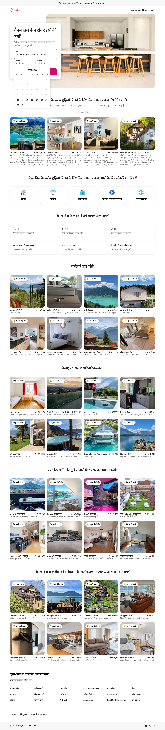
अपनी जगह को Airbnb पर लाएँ (142, 10)
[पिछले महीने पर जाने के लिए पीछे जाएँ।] (18, 70)
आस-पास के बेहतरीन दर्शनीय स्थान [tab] (21, 680)
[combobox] (35, 54)
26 (32, 100)
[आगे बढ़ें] (87, 112)
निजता (29, 726)
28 (42, 100)
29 (46, 100)
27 (37, 100)
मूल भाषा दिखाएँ (100, 3)
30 (18, 105)
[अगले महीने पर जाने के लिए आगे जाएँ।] (46, 70)
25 (27, 100)
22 (46, 95)
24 (23, 100)
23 (18, 100)
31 (22, 105)
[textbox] (24, 63)
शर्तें (34, 726)
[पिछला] (78, 112)
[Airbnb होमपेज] (16, 10)
